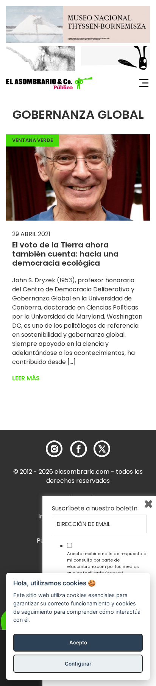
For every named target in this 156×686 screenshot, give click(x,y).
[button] (49, 83)
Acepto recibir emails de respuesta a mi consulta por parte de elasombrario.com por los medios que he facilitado (107, 563)
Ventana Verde (32, 140)
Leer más (26, 378)
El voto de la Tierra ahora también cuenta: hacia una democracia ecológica (65, 254)
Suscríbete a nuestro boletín (94, 509)
